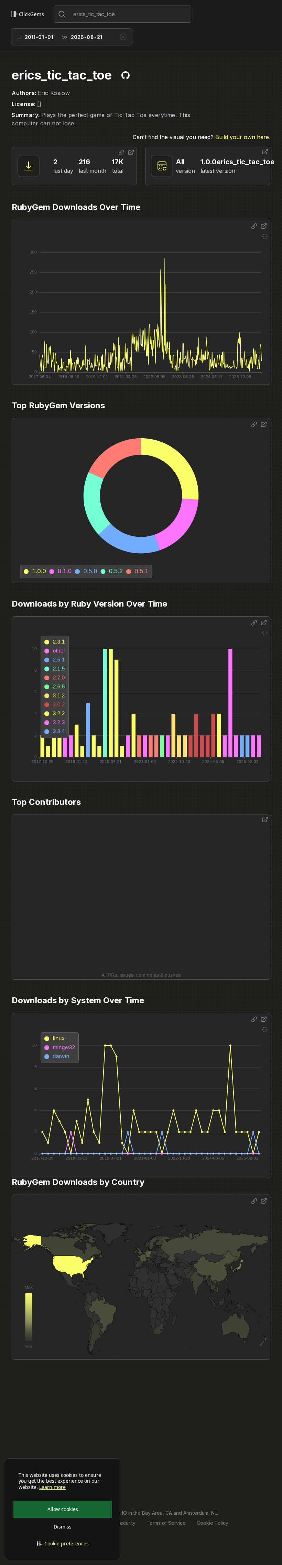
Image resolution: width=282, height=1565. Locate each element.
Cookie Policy (212, 1523)
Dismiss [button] (63, 1526)
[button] (62, 1544)
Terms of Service (166, 1523)
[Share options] (121, 152)
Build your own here (242, 137)
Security (126, 1523)
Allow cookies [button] (62, 1509)
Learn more (52, 1487)
